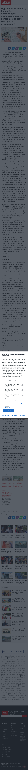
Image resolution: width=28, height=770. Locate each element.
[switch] (22, 385)
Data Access (14, 415)
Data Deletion (5, 415)
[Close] (25, 354)
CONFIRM (8, 410)
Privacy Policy (22, 415)
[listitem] (14, 381)
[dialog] (14, 385)
